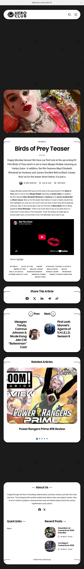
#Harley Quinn (52, 272)
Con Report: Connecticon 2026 (66, 544)
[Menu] (75, 14)
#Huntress (67, 272)
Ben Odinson (31, 183)
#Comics (42, 142)
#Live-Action (27, 266)
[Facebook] (27, 298)
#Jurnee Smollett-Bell (18, 274)
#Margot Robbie (39, 274)
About (9, 528)
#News (39, 266)
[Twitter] (34, 298)
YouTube (19, 259)
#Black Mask (52, 269)
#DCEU (64, 269)
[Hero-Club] (17, 15)
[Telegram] (49, 298)
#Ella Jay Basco (16, 272)
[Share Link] (56, 298)
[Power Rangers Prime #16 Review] (42, 396)
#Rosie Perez (40, 277)
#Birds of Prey (20, 269)
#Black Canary (36, 269)
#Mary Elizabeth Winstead (61, 274)
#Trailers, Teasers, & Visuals (58, 266)
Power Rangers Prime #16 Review (42, 429)
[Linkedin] (42, 298)
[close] (81, 2)
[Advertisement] (42, 34)
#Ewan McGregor (34, 272)
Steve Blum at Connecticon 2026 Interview (66, 530)
